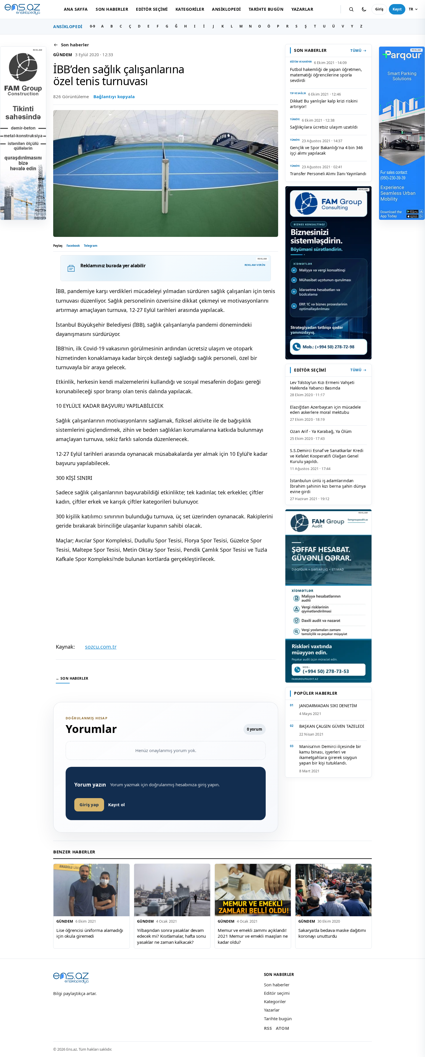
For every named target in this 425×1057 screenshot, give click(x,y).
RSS (268, 1028)
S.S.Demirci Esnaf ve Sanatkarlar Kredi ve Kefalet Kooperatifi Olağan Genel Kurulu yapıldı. (326, 456)
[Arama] (351, 9)
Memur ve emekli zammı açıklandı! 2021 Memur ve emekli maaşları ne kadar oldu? (253, 936)
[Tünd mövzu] (364, 9)
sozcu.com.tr (101, 646)
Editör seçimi (151, 9)
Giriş (379, 9)
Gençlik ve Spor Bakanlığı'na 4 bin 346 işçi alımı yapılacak (326, 150)
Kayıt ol (116, 804)
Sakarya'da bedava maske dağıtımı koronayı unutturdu (332, 933)
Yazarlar (302, 9)
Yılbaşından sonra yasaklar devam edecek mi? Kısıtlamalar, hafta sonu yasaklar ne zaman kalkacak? (171, 936)
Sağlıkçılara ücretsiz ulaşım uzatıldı (324, 127)
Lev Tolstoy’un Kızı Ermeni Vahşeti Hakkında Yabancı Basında (322, 385)
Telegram (90, 246)
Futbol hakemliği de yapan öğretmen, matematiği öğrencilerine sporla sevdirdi (326, 75)
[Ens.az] (22, 9)
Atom (282, 1028)
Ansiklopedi (226, 9)
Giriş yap (89, 804)
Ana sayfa (76, 9)
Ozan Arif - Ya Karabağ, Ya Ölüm (321, 431)
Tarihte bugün (266, 9)
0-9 (92, 26)
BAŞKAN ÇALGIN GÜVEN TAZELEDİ (331, 726)
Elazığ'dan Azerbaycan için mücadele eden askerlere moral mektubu (325, 409)
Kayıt (397, 9)
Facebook (73, 246)
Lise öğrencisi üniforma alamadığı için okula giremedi (89, 933)
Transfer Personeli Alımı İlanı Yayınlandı (328, 173)
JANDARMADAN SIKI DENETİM (328, 705)
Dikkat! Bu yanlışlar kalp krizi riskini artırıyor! (324, 103)
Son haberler (112, 9)
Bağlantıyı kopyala (114, 96)
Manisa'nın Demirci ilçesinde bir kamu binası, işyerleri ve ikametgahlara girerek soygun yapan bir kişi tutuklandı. (330, 755)
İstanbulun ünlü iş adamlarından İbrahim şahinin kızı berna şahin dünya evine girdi (328, 486)
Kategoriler (189, 9)
